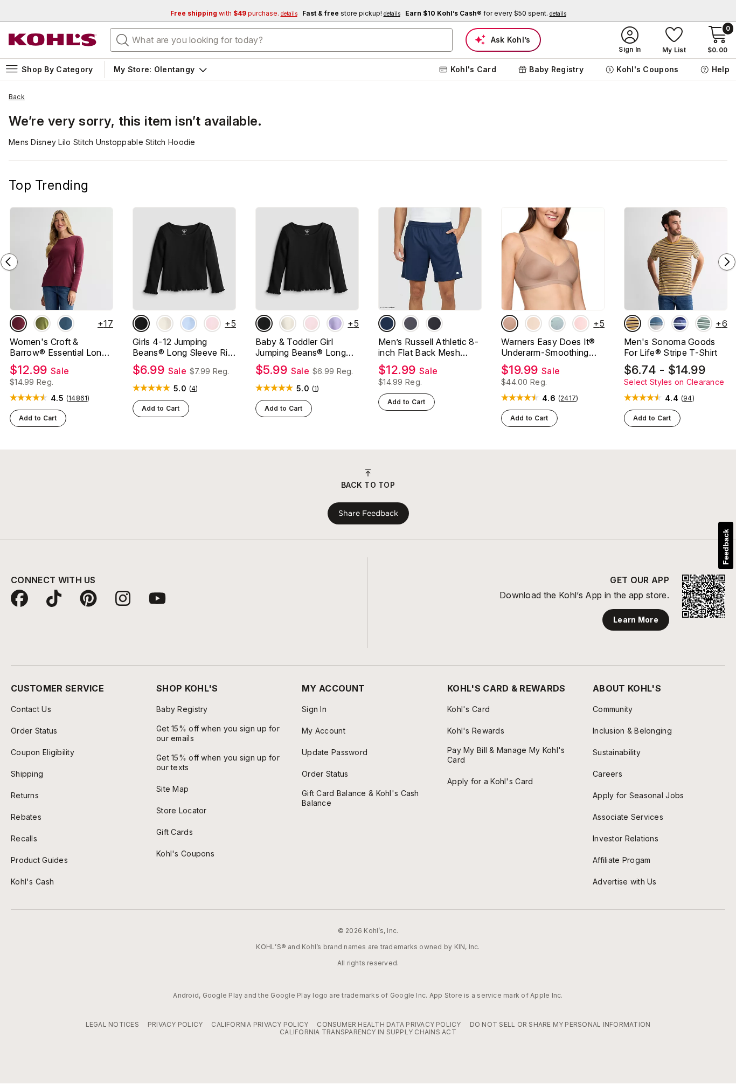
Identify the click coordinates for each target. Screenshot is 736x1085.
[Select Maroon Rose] (18, 323)
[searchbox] (281, 40)
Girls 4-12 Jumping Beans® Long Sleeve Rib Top (183, 347)
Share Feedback (368, 513)
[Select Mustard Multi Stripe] (632, 323)
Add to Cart (38, 418)
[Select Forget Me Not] (557, 323)
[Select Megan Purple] (335, 323)
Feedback (725, 547)
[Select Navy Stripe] (680, 323)
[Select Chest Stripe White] (656, 323)
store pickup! (351, 13)
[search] (122, 39)
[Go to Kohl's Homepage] (53, 39)
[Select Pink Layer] (212, 323)
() (78, 398)
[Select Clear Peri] (188, 323)
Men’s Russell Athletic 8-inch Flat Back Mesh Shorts (428, 347)
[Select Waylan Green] (42, 323)
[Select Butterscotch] (533, 323)
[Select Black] (434, 323)
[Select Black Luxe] (141, 323)
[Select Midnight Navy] (386, 323)
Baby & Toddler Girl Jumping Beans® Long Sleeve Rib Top (300, 347)
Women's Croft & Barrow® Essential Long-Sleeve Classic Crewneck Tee (61, 347)
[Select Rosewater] (580, 323)
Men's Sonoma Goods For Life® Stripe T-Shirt (671, 347)
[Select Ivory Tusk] (164, 323)
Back (17, 97)
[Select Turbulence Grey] (410, 323)
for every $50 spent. (485, 13)
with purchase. (233, 13)
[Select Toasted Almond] (509, 323)
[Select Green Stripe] (703, 323)
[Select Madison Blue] (65, 323)
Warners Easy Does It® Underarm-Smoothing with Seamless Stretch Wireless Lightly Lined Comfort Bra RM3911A (548, 347)
